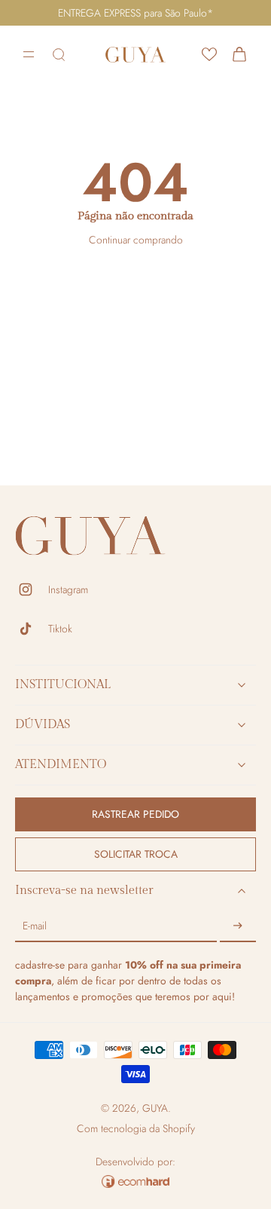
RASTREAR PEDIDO (135, 814)
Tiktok (60, 629)
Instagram (68, 590)
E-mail (35, 927)
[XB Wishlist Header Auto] (209, 54)
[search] (58, 54)
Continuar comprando (136, 239)
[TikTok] (31, 628)
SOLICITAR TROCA (136, 854)
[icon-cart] (239, 54)
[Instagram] (31, 589)
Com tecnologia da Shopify (136, 1128)
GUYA (155, 1108)
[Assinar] (238, 926)
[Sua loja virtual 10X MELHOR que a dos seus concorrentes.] (135, 1181)
